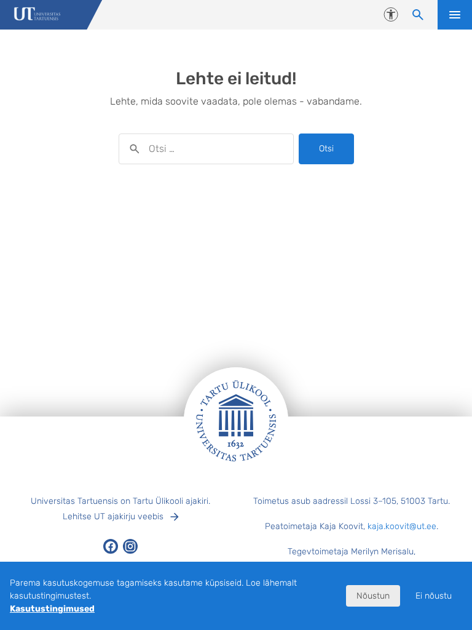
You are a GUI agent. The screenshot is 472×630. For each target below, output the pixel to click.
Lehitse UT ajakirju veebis (113, 516)
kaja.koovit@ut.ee (402, 526)
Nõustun (373, 596)
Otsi (326, 148)
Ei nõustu (433, 596)
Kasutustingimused (52, 609)
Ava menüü (455, 15)
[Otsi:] (206, 149)
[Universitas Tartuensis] (37, 15)
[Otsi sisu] (418, 15)
